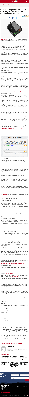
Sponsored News (8, 4)
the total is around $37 (9, 273)
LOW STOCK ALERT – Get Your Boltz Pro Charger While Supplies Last (12, 229)
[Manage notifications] (27, 395)
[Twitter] (24, 395)
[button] (2, 1)
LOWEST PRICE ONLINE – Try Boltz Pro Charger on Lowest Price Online (12, 128)
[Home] (1, 4)
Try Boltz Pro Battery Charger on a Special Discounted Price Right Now (12, 343)
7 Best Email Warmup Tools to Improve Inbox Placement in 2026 (5, 363)
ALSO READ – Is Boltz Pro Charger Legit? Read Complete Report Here (11, 190)
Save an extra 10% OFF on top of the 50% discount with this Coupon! (12, 110)
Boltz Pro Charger (4, 194)
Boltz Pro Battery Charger (4, 39)
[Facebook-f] (23, 395)
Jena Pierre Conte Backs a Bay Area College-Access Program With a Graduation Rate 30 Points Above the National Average (14, 364)
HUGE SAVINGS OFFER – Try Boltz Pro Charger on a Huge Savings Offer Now (13, 91)
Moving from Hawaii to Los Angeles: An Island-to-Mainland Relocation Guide (24, 363)
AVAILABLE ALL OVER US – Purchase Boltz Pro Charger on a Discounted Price (12, 263)
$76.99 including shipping (14, 276)
